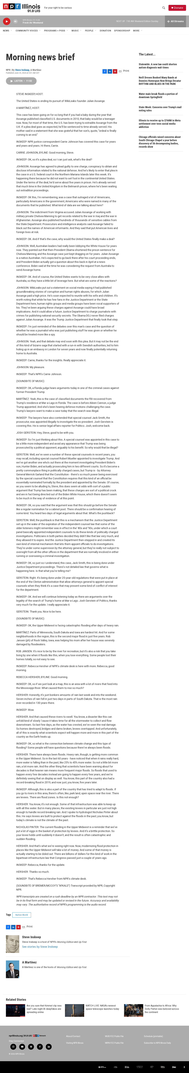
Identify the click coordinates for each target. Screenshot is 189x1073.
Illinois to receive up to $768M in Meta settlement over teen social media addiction (159, 123)
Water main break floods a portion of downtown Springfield (158, 95)
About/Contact (73, 1036)
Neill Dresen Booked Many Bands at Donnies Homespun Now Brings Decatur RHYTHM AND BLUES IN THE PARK (160, 81)
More (136, 30)
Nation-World (22, 915)
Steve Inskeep (22, 69)
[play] (6, 21)
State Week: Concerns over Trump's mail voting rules (160, 109)
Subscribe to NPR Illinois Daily (157, 1043)
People (89, 30)
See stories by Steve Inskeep (40, 946)
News (6, 30)
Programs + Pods (54, 30)
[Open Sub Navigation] (11, 30)
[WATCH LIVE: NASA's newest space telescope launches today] (74, 1010)
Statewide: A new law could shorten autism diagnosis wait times (158, 66)
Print (126, 70)
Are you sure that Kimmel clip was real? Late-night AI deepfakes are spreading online (44, 1009)
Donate (178, 7)
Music (75, 30)
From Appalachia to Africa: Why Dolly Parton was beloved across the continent (162, 1009)
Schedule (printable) (153, 1036)
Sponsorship (122, 30)
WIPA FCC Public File (114, 1043)
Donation (105, 30)
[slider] (20, 21)
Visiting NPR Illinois (74, 1043)
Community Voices (27, 30)
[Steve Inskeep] (12, 944)
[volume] (15, 21)
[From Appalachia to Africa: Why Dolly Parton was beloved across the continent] (133, 1010)
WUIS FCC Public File (114, 1036)
